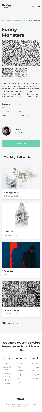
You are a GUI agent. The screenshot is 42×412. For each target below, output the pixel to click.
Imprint (7, 384)
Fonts (21, 363)
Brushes (21, 367)
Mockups (21, 378)
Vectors (21, 370)
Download (21, 143)
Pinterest (35, 367)
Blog (7, 380)
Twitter (35, 378)
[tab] (7, 72)
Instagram (35, 374)
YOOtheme (26, 406)
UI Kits (21, 382)
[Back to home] (6, 5)
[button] (33, 5)
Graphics (21, 374)
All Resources (8, 323)
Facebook (35, 363)
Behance (35, 370)
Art (20, 104)
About (7, 363)
